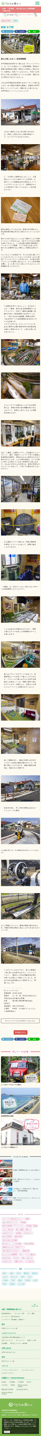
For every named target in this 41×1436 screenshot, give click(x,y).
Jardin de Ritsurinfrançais (7, 1393)
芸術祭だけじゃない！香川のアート (13, 1247)
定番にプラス (19, 1261)
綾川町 (35, 1280)
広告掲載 (4, 1343)
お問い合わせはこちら (9, 1352)
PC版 (3, 1328)
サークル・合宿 (19, 1313)
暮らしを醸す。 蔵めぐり (23, 1229)
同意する (7, 1432)
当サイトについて (7, 1340)
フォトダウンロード (27, 1370)
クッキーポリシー (24, 1426)
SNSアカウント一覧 (8, 1361)
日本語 (13, 1385)
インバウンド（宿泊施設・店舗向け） (13, 1319)
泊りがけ (16, 1258)
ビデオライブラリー (8, 1373)
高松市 (4, 1273)
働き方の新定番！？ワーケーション (13, 1226)
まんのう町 (21, 1284)
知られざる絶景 (7, 1236)
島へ (21, 1254)
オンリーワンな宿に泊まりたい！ (12, 1218)
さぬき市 (5, 1277)
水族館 (27, 1218)
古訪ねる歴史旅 (28, 1243)
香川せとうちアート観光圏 (18, 1343)
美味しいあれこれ (27, 1258)
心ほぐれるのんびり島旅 (10, 1240)
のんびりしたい (7, 1261)
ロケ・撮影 (30, 1313)
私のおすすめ (6, 1258)
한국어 (29, 1382)
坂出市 (19, 1273)
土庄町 (30, 1277)
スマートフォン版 (11, 1328)
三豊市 (22, 1277)
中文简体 (21, 1382)
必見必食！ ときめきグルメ (24, 1233)
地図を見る (21, 1032)
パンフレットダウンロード (10, 1370)
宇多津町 (27, 1280)
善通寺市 (26, 1273)
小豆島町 (5, 1280)
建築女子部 (26, 1251)
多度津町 (12, 1284)
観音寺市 (34, 1273)
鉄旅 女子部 (18, 1236)
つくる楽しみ (30, 1261)
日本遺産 (23, 1222)
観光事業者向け (6, 1313)
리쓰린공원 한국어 (22, 1389)
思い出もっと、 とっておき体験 (12, 1243)
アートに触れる (30, 1254)
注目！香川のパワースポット (11, 1251)
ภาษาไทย (4, 1385)
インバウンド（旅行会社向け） (11, 1316)
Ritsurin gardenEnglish (23, 1385)
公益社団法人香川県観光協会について (13, 1337)
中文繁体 (12, 1382)
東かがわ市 (14, 1277)
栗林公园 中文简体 (7, 1389)
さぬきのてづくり (8, 1233)
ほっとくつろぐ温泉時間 (10, 1254)
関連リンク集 (31, 1340)
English (4, 1382)
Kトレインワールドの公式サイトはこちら (20, 1021)
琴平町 (4, 1284)
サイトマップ (20, 1340)
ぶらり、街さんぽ (8, 1229)
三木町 (13, 1280)
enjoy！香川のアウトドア (10, 1222)
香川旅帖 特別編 (31, 1226)
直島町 (20, 1280)
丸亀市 (12, 1273)
